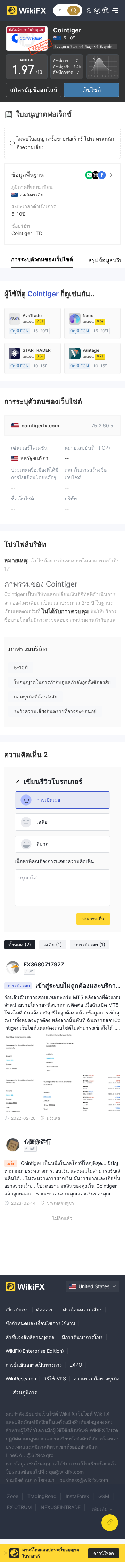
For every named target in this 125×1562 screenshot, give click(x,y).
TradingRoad (42, 1496)
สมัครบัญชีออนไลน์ (33, 89)
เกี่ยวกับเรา (17, 1309)
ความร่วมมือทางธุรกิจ (96, 1378)
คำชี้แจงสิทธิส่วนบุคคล (30, 1337)
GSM (103, 1496)
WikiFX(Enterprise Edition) (35, 1351)
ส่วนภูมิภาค (25, 1392)
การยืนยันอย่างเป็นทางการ (34, 1365)
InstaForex (77, 1496)
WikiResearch (21, 1378)
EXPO (75, 1365)
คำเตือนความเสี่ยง (82, 1309)
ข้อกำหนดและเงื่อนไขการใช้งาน (40, 1323)
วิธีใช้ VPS (54, 1378)
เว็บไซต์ (91, 89)
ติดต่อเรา (46, 1309)
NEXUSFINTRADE (61, 1507)
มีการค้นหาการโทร (82, 1337)
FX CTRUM (19, 1507)
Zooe (12, 1496)
